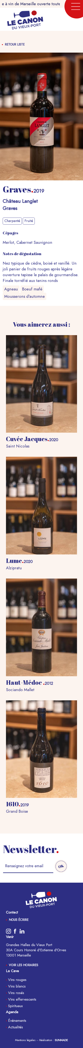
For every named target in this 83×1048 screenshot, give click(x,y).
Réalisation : (53, 1040)
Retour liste (15, 44)
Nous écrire (19, 920)
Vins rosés (15, 992)
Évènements (16, 1020)
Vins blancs (16, 986)
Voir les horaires (23, 965)
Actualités (15, 1027)
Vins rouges (16, 979)
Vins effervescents (21, 999)
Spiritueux (15, 1005)
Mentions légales (25, 1040)
